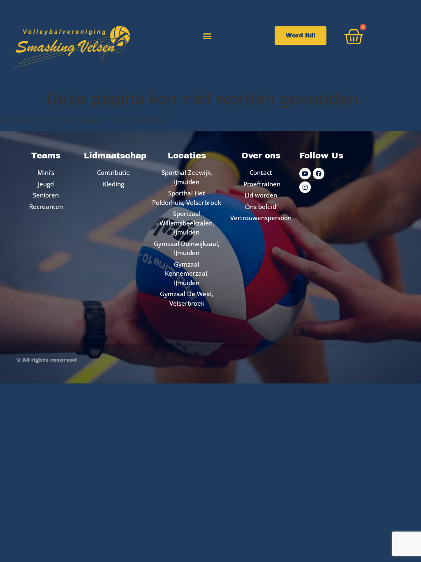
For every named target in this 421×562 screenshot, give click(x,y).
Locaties (187, 155)
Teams (45, 155)
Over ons (260, 155)
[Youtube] (305, 173)
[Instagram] (305, 187)
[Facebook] (318, 173)
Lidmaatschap (115, 155)
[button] (207, 35)
